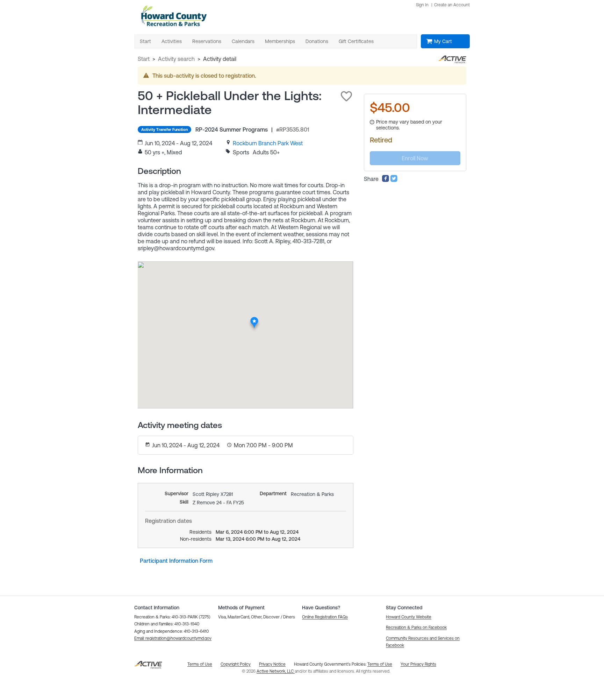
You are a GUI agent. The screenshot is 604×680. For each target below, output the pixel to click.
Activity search (176, 59)
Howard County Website (408, 617)
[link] (268, 143)
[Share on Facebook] (385, 180)
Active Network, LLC (276, 671)
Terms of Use (379, 664)
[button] (346, 96)
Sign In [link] (422, 4)
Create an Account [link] (452, 4)
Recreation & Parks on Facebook (416, 627)
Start (144, 59)
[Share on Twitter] (394, 180)
